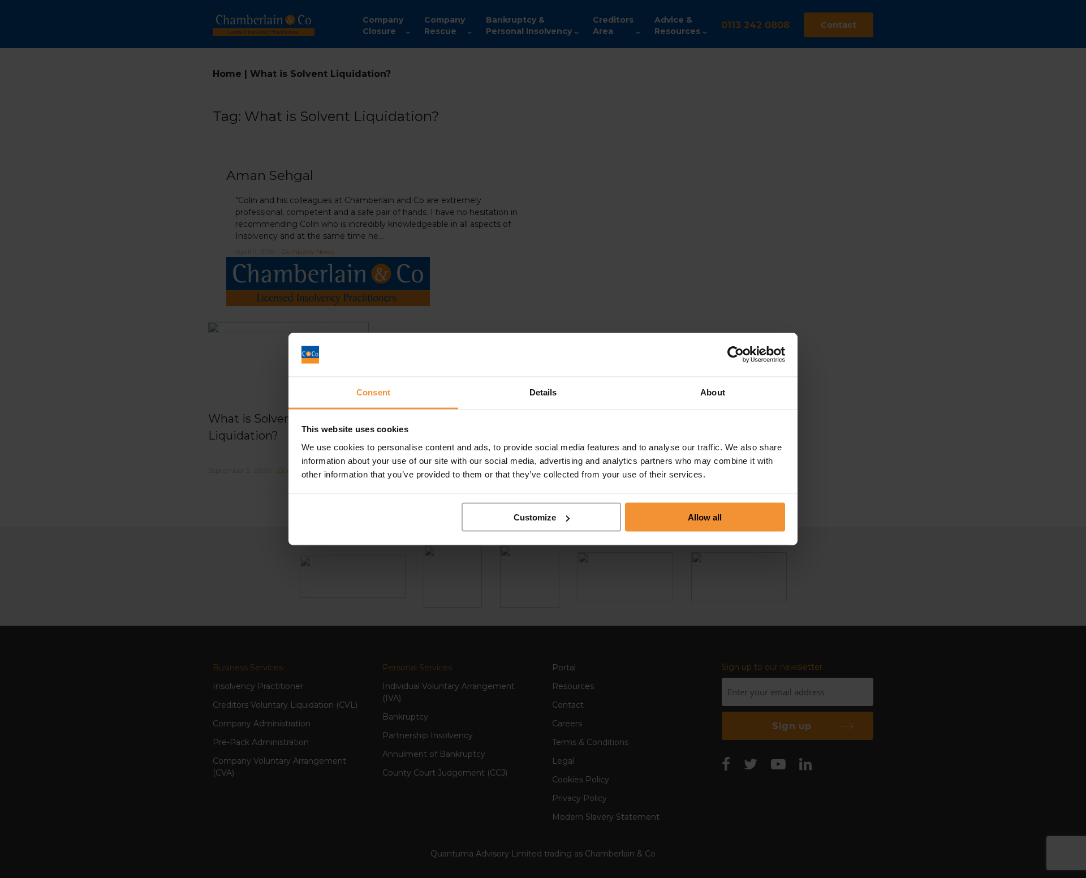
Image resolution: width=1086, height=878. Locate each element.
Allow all (705, 517)
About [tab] (712, 392)
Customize (535, 517)
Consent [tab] (373, 392)
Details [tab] (543, 392)
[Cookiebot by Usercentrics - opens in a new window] (735, 354)
